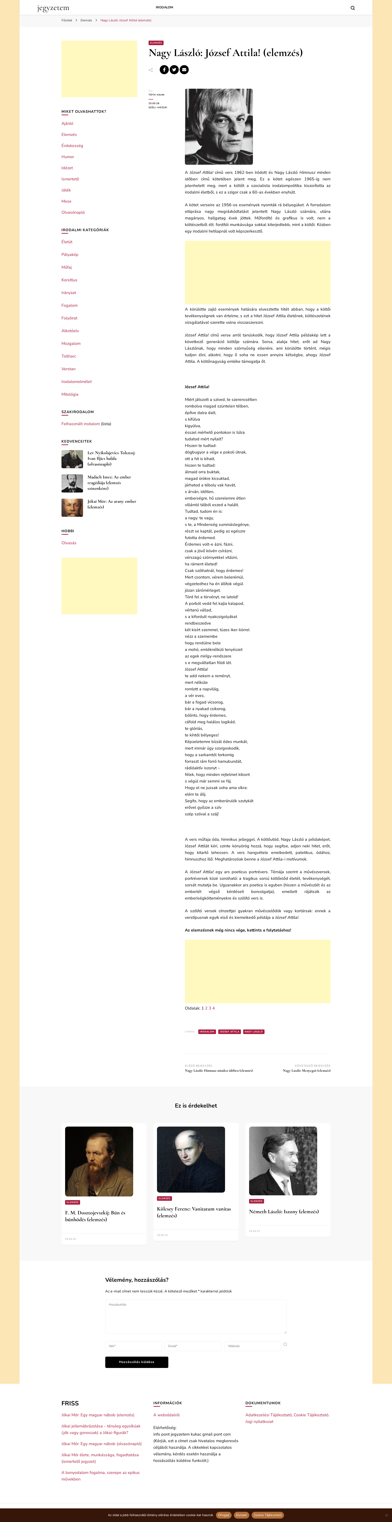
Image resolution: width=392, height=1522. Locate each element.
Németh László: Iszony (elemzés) (284, 1211)
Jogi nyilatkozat (259, 1421)
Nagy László (254, 1031)
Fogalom (69, 305)
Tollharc (68, 356)
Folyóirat (69, 318)
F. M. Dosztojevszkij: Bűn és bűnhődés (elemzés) (95, 1216)
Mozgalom (71, 343)
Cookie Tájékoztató (311, 1415)
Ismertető (70, 179)
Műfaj (66, 267)
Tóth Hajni (156, 94)
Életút (66, 242)
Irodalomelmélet (76, 381)
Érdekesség (72, 145)
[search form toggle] (353, 8)
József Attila (229, 1031)
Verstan (68, 369)
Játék (66, 190)
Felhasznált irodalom (80, 423)
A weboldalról (166, 1415)
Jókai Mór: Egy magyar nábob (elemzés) (98, 1415)
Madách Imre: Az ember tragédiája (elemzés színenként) (109, 482)
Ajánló (67, 123)
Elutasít (241, 1515)
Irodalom (164, 7)
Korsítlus (69, 280)
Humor (67, 156)
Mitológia (69, 394)
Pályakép (69, 254)
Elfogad (223, 1515)
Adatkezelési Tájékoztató (268, 1415)
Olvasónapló (73, 212)
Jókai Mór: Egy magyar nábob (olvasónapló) (101, 1443)
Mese (66, 201)
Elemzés (156, 42)
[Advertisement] (258, 272)
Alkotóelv (70, 330)
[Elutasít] (386, 1515)
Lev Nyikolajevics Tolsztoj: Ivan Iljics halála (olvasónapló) (111, 458)
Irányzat (68, 292)
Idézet (67, 168)
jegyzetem (53, 7)
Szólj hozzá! (163, 108)
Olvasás (68, 543)
